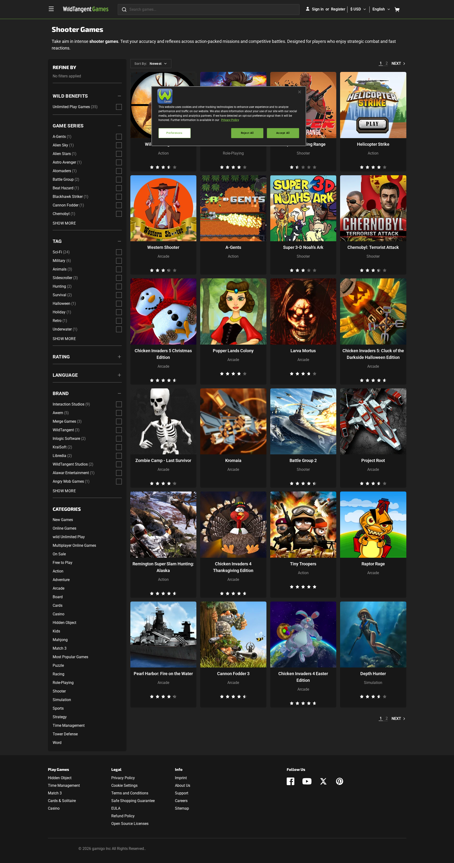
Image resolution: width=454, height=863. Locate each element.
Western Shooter (163, 247)
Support (181, 793)
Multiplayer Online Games (74, 545)
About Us (182, 785)
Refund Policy (123, 816)
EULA (115, 808)
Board (58, 597)
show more (64, 223)
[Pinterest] (339, 781)
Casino (58, 614)
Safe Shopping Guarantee (133, 800)
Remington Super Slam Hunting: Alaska (163, 567)
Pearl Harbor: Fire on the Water (163, 673)
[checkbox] (119, 107)
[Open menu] (51, 8)
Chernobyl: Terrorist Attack (373, 247)
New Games (63, 519)
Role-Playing (63, 682)
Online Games (64, 528)
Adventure (61, 579)
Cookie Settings (124, 785)
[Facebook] (290, 781)
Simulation (62, 699)
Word (57, 742)
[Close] (299, 92)
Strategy (60, 717)
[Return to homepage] (86, 10)
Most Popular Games (70, 657)
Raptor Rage (373, 563)
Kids (56, 631)
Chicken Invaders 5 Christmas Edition (163, 354)
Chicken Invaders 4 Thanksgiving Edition (233, 567)
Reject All (247, 133)
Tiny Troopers (303, 563)
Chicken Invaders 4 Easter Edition (303, 677)
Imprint (181, 778)
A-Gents (233, 247)
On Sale (59, 554)
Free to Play (62, 562)
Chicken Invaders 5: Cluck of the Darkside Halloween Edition (373, 354)
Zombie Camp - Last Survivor (163, 460)
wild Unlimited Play (69, 537)
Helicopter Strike (373, 144)
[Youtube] (306, 781)
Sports (58, 708)
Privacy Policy (123, 778)
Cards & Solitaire (62, 800)
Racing (58, 674)
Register (338, 9)
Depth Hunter (373, 673)
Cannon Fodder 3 (233, 673)
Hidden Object (64, 622)
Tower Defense (65, 734)
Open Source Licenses (129, 823)
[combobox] (209, 9)
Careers (181, 800)
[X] (323, 781)
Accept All (283, 133)
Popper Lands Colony (233, 350)
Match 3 (59, 648)
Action (58, 571)
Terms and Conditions (129, 793)
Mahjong (60, 639)
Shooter (59, 691)
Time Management (69, 725)
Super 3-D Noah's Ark (303, 247)
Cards (57, 605)
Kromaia (233, 460)
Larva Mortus (303, 350)
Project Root (373, 460)
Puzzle (58, 665)
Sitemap (182, 808)
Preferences (174, 133)
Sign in (318, 9)
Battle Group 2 (303, 460)
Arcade (58, 588)
